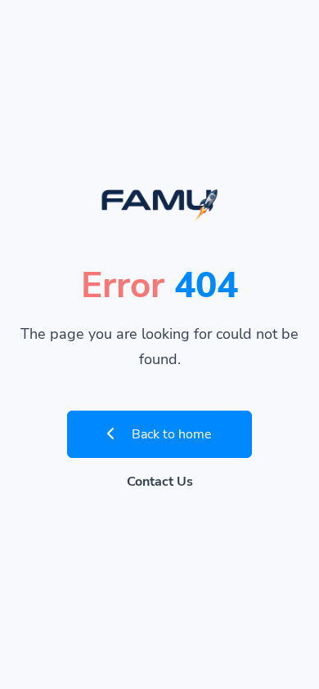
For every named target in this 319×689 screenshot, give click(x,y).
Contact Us (160, 482)
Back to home (170, 434)
